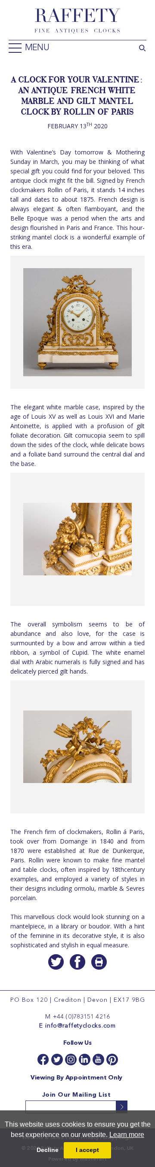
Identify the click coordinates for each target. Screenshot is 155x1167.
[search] (142, 46)
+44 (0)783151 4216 (81, 1017)
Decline (48, 1149)
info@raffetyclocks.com (80, 1026)
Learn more (126, 1134)
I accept (87, 1149)
